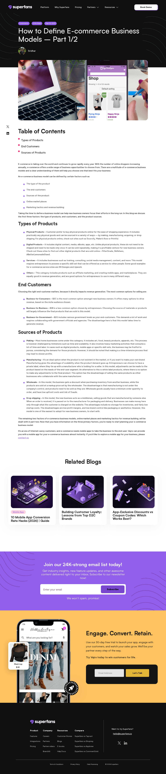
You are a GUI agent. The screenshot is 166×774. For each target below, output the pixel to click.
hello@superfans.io (122, 734)
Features (33, 736)
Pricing (78, 7)
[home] (20, 7)
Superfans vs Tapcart (84, 736)
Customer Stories (64, 736)
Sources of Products (33, 152)
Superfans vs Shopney (84, 741)
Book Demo (146, 7)
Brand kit (46, 751)
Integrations (35, 741)
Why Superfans (62, 7)
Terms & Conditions (56, 764)
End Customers (30, 146)
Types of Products (32, 140)
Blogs (59, 741)
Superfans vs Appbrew (84, 746)
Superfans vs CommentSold (86, 751)
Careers (46, 736)
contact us (23, 437)
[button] (93, 7)
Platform (44, 7)
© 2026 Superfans (111, 764)
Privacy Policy (75, 764)
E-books (60, 746)
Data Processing (92, 764)
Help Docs (61, 751)
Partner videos (49, 746)
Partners (46, 741)
